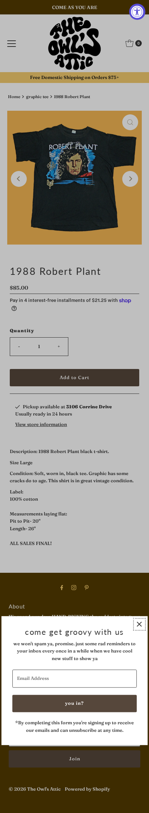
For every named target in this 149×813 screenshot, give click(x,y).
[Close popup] (139, 624)
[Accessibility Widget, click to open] (137, 12)
